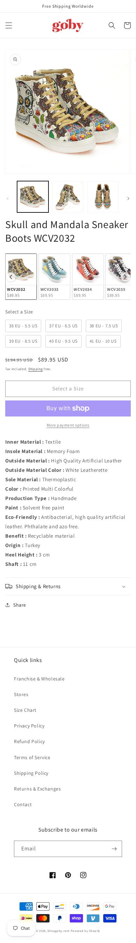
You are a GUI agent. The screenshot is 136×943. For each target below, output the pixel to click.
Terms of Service (32, 757)
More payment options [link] (68, 425)
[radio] (21, 277)
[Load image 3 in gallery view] (103, 196)
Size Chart (25, 710)
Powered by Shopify (85, 931)
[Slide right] (128, 198)
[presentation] (10, 276)
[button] (8, 25)
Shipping (35, 369)
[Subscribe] (114, 849)
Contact (23, 804)
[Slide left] (7, 198)
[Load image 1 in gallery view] (32, 196)
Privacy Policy (29, 726)
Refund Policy (29, 741)
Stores (21, 694)
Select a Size (19, 312)
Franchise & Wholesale (39, 679)
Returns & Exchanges (37, 789)
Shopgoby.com (58, 931)
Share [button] (19, 605)
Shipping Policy (31, 773)
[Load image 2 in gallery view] (67, 196)
